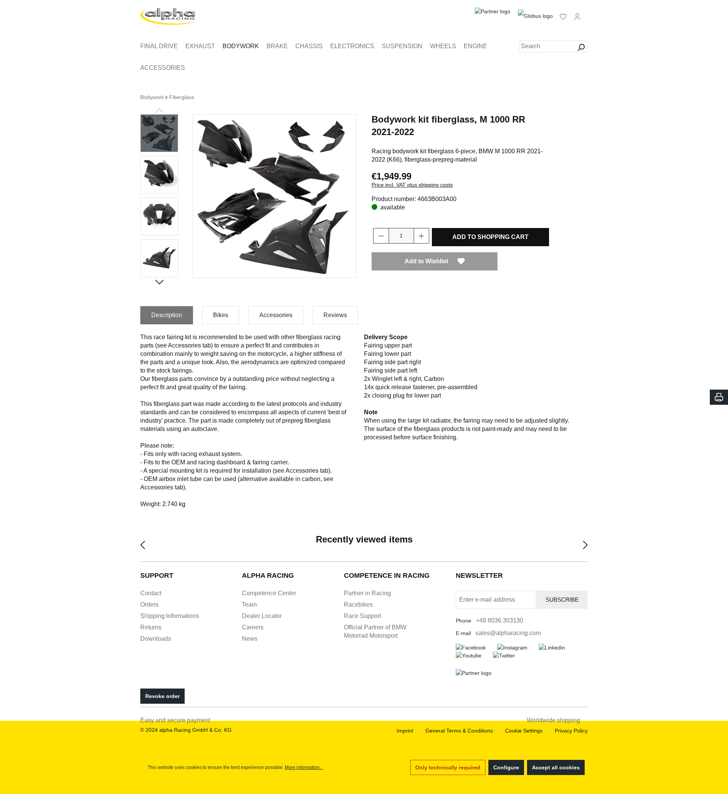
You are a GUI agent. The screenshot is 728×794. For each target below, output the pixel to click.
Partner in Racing (367, 593)
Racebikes (358, 604)
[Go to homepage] (169, 16)
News (249, 638)
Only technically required (447, 767)
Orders (149, 604)
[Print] (719, 397)
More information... (304, 767)
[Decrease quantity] (381, 236)
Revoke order (162, 696)
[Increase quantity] (422, 236)
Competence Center (269, 593)
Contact (150, 593)
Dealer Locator (262, 616)
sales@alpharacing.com (508, 633)
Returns (151, 627)
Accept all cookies (556, 767)
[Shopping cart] (586, 13)
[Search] (581, 46)
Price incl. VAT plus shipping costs (412, 185)
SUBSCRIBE (562, 599)
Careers (253, 627)
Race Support (362, 616)
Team (249, 604)
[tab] (166, 315)
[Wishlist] (563, 16)
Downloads (155, 638)
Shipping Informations (169, 616)
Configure (506, 767)
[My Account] (577, 16)
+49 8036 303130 (499, 620)
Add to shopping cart (490, 237)
